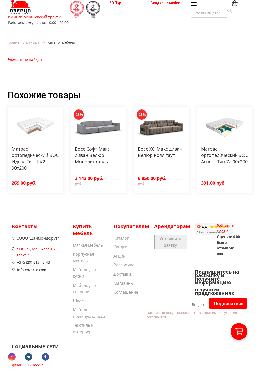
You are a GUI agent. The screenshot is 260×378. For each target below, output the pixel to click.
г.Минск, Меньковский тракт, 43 (35, 16)
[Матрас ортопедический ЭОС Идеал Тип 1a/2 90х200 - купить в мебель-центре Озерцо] (35, 126)
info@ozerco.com (31, 269)
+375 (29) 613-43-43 (33, 262)
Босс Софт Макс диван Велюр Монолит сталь (92, 155)
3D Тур (115, 3)
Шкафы (80, 301)
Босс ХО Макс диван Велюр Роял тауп (160, 152)
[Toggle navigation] (195, 4)
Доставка (122, 274)
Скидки (120, 247)
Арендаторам (172, 226)
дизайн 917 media (27, 365)
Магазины (123, 283)
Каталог (121, 238)
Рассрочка (123, 265)
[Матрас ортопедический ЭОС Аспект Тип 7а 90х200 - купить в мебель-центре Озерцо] (225, 126)
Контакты (25, 226)
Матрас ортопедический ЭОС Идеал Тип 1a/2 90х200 (35, 158)
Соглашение (125, 292)
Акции (119, 256)
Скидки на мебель (166, 3)
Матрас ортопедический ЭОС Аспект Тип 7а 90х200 (224, 155)
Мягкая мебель (88, 245)
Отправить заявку (170, 242)
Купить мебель (83, 230)
